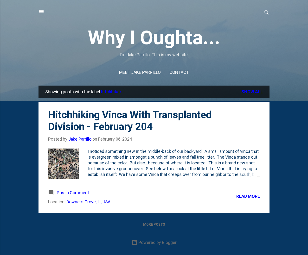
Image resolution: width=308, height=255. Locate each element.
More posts (154, 224)
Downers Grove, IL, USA (88, 201)
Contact (179, 72)
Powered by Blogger (157, 242)
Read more (248, 196)
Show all (252, 91)
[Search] (267, 13)
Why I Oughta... (154, 37)
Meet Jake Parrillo (140, 72)
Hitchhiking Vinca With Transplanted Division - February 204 (130, 120)
